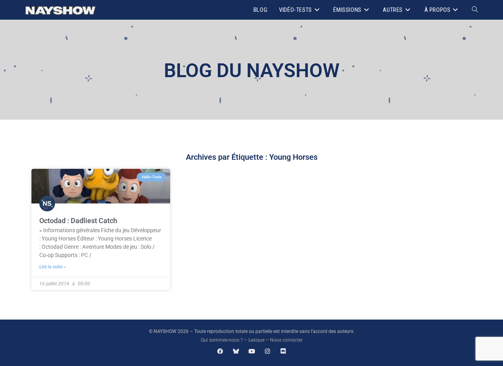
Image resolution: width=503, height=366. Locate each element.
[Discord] (283, 351)
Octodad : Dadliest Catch (78, 220)
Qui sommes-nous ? (222, 340)
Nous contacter (286, 340)
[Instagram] (267, 351)
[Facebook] (220, 351)
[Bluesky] (236, 351)
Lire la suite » (52, 267)
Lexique (256, 340)
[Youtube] (252, 351)
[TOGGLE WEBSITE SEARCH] (475, 10)
